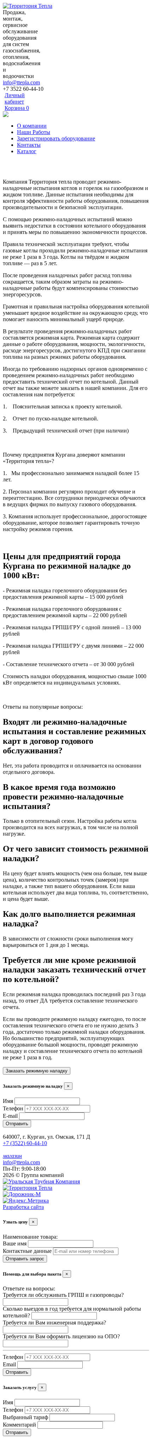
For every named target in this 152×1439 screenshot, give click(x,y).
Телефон (13, 1108)
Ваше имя (15, 1243)
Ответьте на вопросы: (29, 1288)
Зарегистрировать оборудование (56, 138)
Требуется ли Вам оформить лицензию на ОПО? (61, 1336)
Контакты (29, 145)
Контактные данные (27, 1251)
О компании (32, 126)
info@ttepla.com (21, 82)
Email (9, 1364)
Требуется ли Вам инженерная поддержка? (54, 1323)
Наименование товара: (30, 1237)
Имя (8, 1101)
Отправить (17, 1123)
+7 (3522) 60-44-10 (25, 1143)
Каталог (26, 151)
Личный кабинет (15, 98)
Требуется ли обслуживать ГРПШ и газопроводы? (63, 1295)
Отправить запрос (25, 1258)
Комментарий (19, 1425)
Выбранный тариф (25, 1417)
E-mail (10, 1116)
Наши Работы (33, 132)
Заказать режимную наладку (37, 1070)
